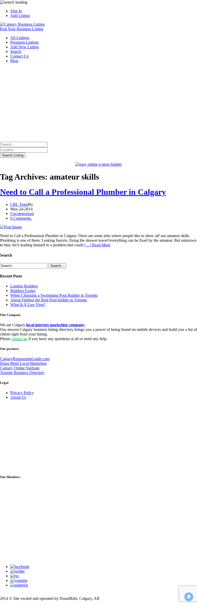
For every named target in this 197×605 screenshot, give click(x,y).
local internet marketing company (55, 325)
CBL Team (19, 204)
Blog (14, 61)
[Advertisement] (98, 103)
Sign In (16, 11)
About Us (18, 397)
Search (15, 51)
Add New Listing (24, 47)
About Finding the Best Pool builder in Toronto (48, 300)
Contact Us (19, 56)
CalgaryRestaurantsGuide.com (25, 359)
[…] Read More (97, 245)
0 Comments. (21, 218)
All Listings (19, 37)
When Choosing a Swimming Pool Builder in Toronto (54, 295)
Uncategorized (22, 213)
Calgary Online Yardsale (20, 368)
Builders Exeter (22, 290)
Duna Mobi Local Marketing (23, 363)
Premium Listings (24, 42)
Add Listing (20, 15)
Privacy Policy (22, 392)
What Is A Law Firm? (27, 304)
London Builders (24, 286)
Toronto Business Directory (22, 372)
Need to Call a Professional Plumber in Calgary (83, 192)
